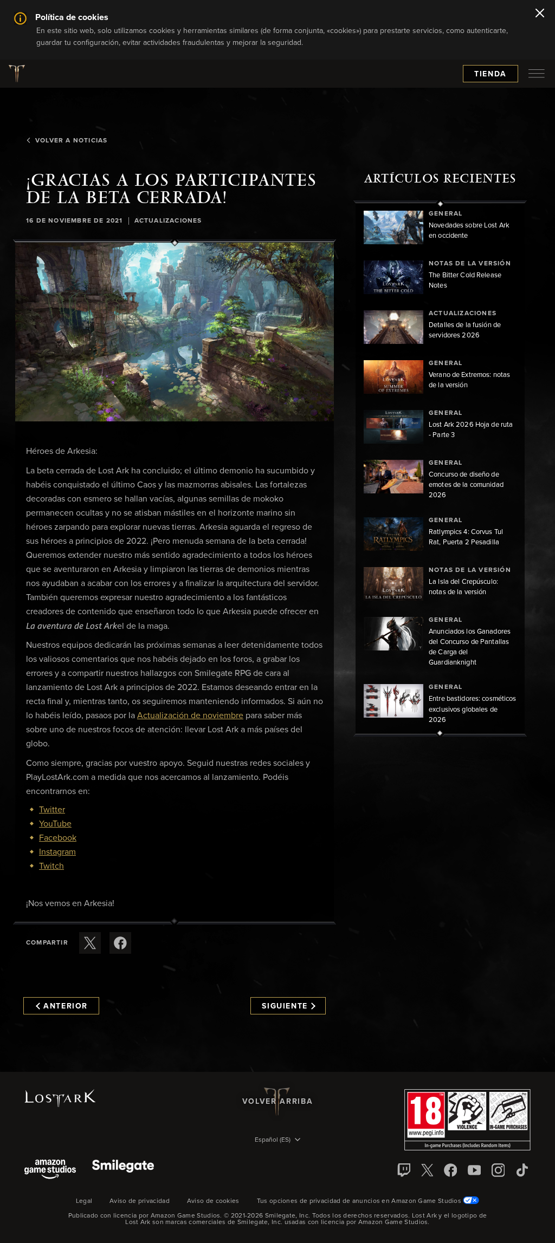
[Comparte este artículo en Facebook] (120, 943)
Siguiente (285, 1006)
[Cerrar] (539, 14)
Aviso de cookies (213, 1201)
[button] (174, 332)
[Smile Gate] (123, 1170)
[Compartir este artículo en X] (90, 943)
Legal (84, 1201)
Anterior (65, 1006)
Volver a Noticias (71, 141)
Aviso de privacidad (139, 1201)
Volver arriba (277, 1101)
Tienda (490, 74)
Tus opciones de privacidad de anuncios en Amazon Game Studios (360, 1201)
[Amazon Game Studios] (50, 1170)
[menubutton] (536, 73)
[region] (440, 468)
